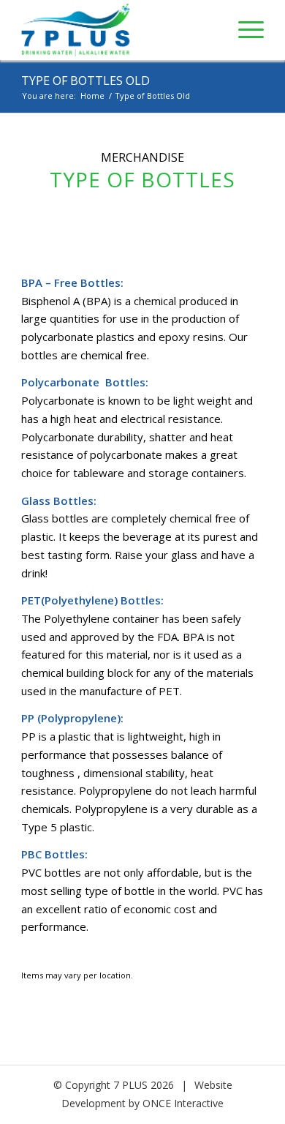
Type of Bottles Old (85, 80)
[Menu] (244, 29)
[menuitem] (244, 29)
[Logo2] (118, 30)
